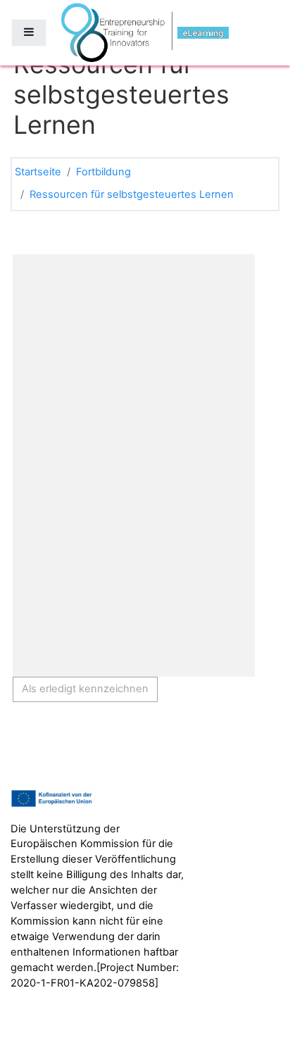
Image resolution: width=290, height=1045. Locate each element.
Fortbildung (103, 171)
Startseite (38, 171)
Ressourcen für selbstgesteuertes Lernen (132, 194)
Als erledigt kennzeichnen (85, 688)
